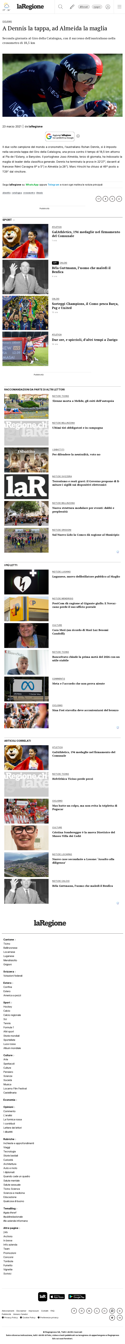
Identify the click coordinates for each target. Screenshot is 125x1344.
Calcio (6, 1010)
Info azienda (10, 1244)
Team (6, 1248)
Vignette (7, 1269)
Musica (7, 1084)
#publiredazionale (13, 1216)
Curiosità (8, 1159)
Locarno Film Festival (15, 1088)
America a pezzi (12, 995)
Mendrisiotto (10, 960)
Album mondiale (12, 1048)
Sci (5, 1019)
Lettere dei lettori (12, 1127)
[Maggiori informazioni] (78, 136)
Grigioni (7, 964)
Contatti (44, 1311)
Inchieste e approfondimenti (18, 1143)
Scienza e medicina (14, 1192)
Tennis (7, 1023)
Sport (7, 1002)
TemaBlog (9, 1208)
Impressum (34, 1311)
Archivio (7, 1236)
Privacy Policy (11, 1317)
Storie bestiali (10, 1155)
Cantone (8, 939)
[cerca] (60, 7)
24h (5, 1232)
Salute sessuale (12, 1184)
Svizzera (9, 971)
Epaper (97, 6)
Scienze (7, 1076)
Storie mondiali (11, 1035)
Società (7, 1080)
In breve (7, 1240)
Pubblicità (6, 1314)
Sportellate (9, 1039)
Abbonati (84, 6)
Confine (7, 986)
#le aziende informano (15, 1220)
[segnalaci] (72, 7)
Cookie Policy (28, 1317)
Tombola (8, 1261)
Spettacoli (8, 1063)
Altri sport (8, 1031)
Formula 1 (8, 1027)
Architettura (9, 1163)
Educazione (9, 1197)
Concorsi (8, 1257)
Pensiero (8, 1071)
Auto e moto (10, 1168)
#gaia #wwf (9, 1212)
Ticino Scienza (11, 1188)
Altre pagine (11, 1228)
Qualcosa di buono (13, 1201)
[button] (74, 1311)
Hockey (7, 1006)
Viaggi (6, 1147)
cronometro (29, 192)
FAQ (52, 1311)
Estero (7, 982)
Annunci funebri (20, 1314)
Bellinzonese (10, 947)
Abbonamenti (8, 1311)
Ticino (6, 943)
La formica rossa (12, 1119)
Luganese (8, 956)
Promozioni (9, 1253)
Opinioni (8, 1106)
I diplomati (8, 1172)
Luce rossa (9, 1044)
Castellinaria (9, 1092)
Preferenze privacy (49, 1317)
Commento (9, 1111)
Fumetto (7, 1265)
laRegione (36, 126)
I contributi (9, 1123)
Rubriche (9, 1139)
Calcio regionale (12, 1015)
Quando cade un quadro (16, 1176)
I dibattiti (7, 1131)
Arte (5, 1059)
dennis (39, 192)
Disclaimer (21, 1311)
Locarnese (9, 951)
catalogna (17, 192)
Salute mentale (11, 1180)
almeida (6, 192)
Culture (8, 1055)
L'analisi (7, 1115)
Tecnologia (9, 1151)
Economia (9, 1099)
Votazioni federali (12, 975)
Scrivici (7, 1273)
